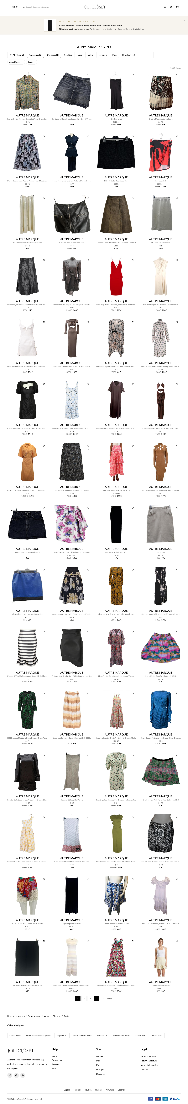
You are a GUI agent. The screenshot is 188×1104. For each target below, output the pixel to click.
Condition (68, 55)
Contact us (57, 1060)
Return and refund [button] (149, 1060)
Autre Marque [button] (15, 62)
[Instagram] (16, 1075)
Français (77, 1090)
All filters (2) (18, 55)
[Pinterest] (22, 1075)
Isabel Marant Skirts (121, 1035)
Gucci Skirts (102, 1035)
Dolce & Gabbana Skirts (82, 1035)
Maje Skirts (61, 1035)
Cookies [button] (144, 1069)
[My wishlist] (165, 7)
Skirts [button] (30, 62)
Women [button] (99, 1056)
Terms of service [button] (148, 1056)
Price (114, 55)
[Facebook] (9, 1075)
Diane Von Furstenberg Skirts (38, 1035)
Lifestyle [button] (100, 1069)
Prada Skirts (157, 1035)
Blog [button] (54, 1068)
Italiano (98, 1090)
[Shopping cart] (177, 7)
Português (109, 1090)
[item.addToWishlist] (44, 74)
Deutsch (88, 1090)
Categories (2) (35, 55)
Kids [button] (98, 1065)
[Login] (171, 7)
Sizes (80, 55)
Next (109, 999)
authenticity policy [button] (149, 1065)
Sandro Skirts (141, 1035)
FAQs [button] (54, 1056)
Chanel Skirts (15, 1035)
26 (102, 999)
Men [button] (98, 1060)
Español (121, 1090)
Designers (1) (53, 55)
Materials (103, 55)
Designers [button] (100, 1074)
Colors (90, 55)
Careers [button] (55, 1064)
